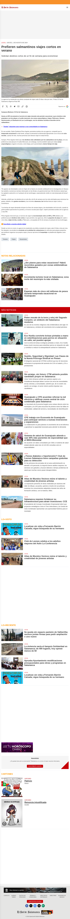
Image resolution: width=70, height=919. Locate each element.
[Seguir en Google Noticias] (67, 106)
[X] (6, 106)
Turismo (5, 239)
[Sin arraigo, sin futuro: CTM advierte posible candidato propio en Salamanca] (12, 381)
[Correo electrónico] (18, 106)
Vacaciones (23, 239)
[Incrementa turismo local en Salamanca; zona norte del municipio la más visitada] (12, 280)
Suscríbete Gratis (35, 766)
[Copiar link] (22, 106)
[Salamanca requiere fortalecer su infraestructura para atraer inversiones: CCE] (12, 505)
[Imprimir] (26, 106)
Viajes (14, 239)
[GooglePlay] (43, 905)
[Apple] (39, 905)
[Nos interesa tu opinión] (35, 890)
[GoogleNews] (35, 905)
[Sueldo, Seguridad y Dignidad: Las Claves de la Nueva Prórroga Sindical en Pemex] (12, 361)
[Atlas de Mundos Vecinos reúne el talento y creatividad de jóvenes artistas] (12, 484)
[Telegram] (14, 106)
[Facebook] (2, 106)
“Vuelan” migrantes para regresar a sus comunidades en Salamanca (25, 126)
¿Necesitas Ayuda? (35, 901)
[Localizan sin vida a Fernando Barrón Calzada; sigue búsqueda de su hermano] (12, 678)
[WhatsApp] (11, 106)
